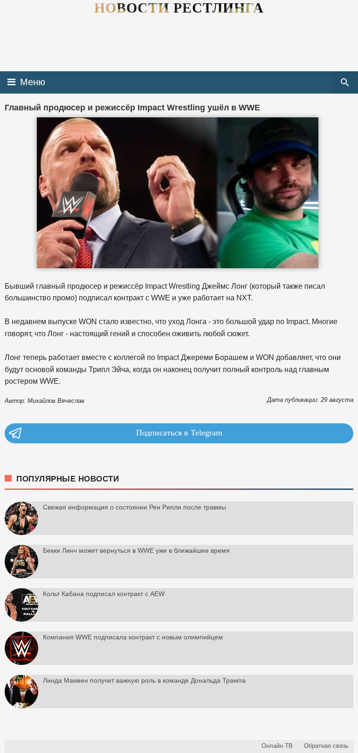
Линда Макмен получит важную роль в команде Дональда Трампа (144, 680)
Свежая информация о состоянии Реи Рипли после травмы (134, 507)
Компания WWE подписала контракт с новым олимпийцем (133, 637)
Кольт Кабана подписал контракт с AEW (104, 593)
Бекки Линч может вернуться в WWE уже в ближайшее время (136, 550)
